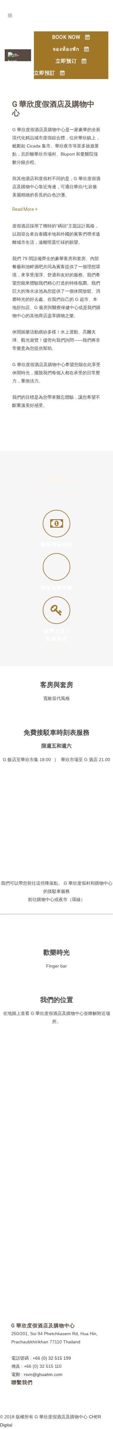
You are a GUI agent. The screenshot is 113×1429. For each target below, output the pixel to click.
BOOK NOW (66, 37)
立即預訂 (44, 73)
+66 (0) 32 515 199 (52, 1358)
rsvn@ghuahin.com (43, 1374)
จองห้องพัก (66, 49)
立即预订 (66, 61)
